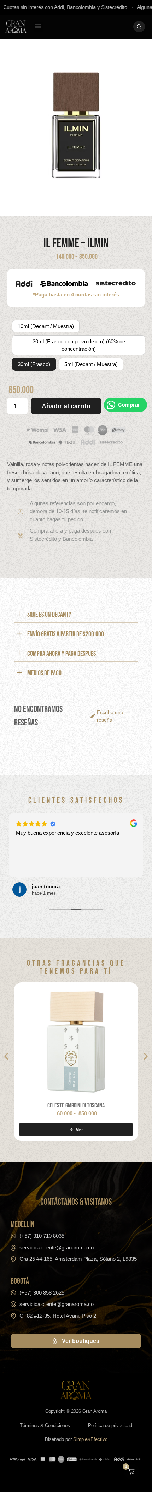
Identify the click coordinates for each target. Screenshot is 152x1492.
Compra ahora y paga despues (61, 653)
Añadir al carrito (66, 406)
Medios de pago (44, 673)
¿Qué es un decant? (49, 614)
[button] (38, 27)
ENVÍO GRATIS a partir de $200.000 (65, 634)
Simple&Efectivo (90, 1439)
